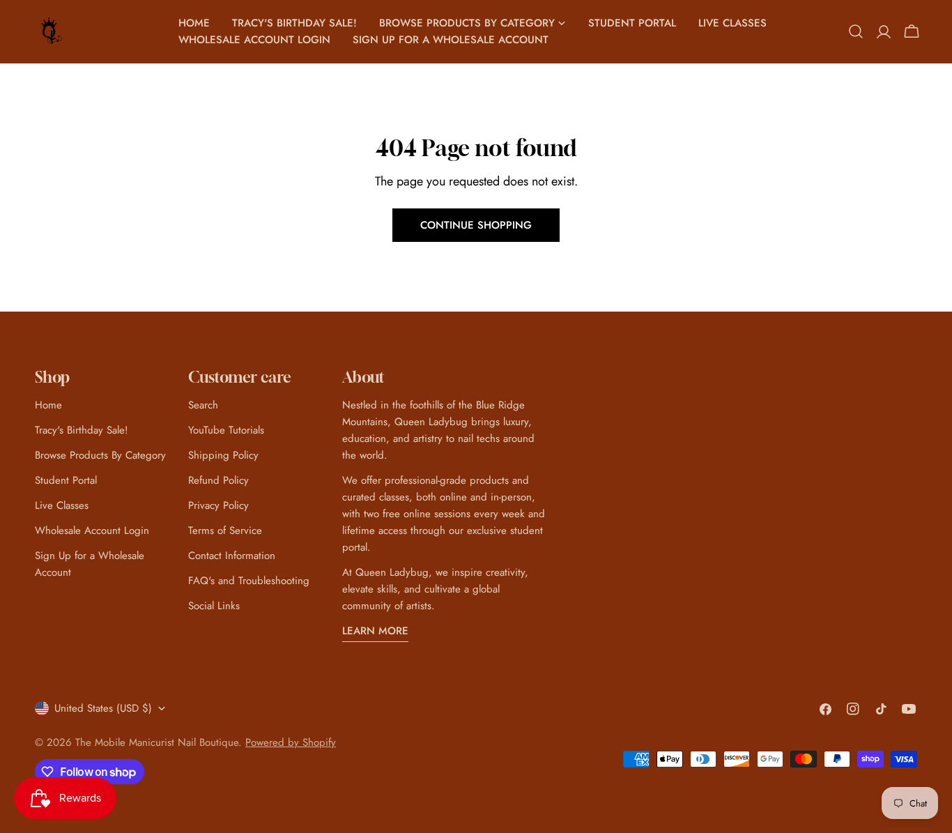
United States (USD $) (103, 708)
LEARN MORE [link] (375, 631)
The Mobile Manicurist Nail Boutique (156, 742)
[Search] (856, 31)
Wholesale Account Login (92, 530)
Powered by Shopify (290, 742)
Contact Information (231, 555)
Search (203, 405)
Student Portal (66, 480)
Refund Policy (218, 480)
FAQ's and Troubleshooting (248, 580)
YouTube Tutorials (226, 430)
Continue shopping (476, 225)
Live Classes (62, 505)
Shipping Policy (223, 455)
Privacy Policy (218, 505)
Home (48, 405)
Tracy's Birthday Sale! (81, 430)
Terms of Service (225, 530)
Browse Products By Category (100, 455)
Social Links (214, 605)
